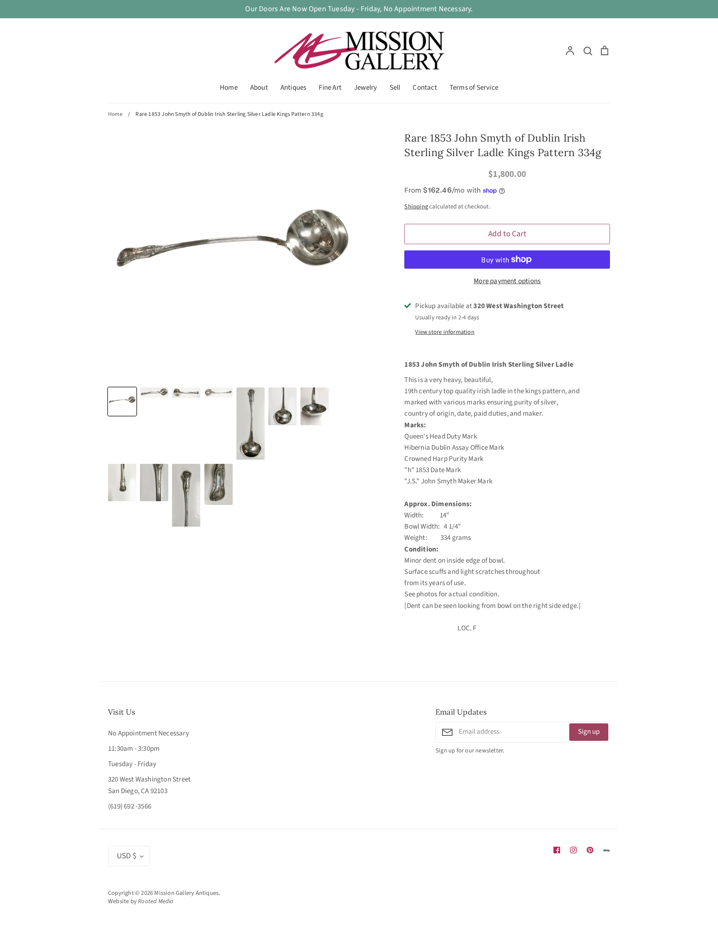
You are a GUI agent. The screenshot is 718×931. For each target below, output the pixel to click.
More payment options (507, 281)
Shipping (416, 206)
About (259, 88)
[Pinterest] (590, 850)
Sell (395, 88)
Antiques (293, 88)
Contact (425, 88)
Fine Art (330, 88)
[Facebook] (556, 850)
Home (229, 88)
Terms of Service (474, 88)
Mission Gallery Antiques (186, 893)
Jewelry (365, 88)
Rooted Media (155, 901)
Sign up (589, 732)
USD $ (127, 856)
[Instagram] (573, 850)
